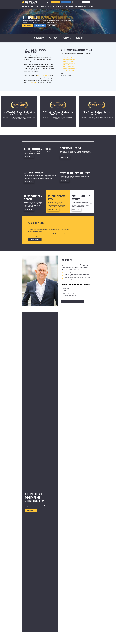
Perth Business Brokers (68, 66)
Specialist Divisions (34, 6)
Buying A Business (51, 6)
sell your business (34, 82)
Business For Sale (25, 6)
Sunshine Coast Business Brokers (70, 68)
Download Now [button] (27, 156)
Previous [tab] (3, 112)
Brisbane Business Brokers (69, 59)
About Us (86, 6)
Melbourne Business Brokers (69, 65)
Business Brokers (43, 6)
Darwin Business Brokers (68, 61)
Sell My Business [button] (51, 209)
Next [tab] (112, 112)
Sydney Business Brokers (68, 70)
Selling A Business (59, 6)
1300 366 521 (79, 205)
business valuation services (43, 75)
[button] (44, 2)
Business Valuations (69, 6)
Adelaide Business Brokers (69, 57)
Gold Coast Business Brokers (69, 63)
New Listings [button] (75, 209)
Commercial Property (78, 6)
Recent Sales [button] (63, 180)
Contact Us (91, 6)
